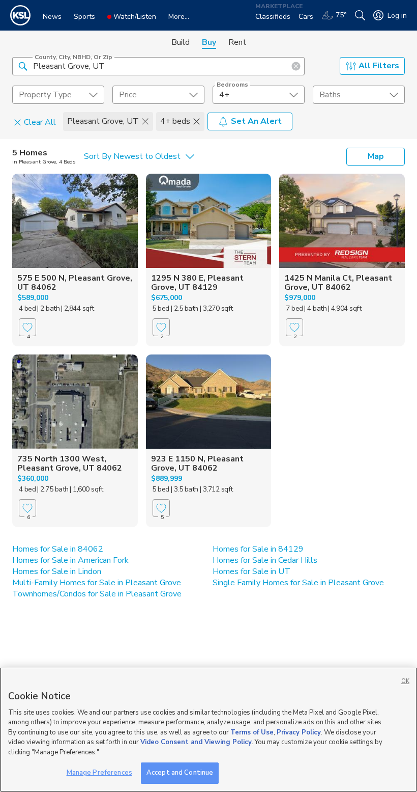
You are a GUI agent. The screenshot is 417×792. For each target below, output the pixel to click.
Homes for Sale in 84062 (57, 549)
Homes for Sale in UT (251, 571)
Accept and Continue (179, 772)
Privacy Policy (299, 732)
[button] (23, 66)
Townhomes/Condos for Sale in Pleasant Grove (97, 593)
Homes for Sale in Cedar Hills (265, 560)
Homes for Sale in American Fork (70, 560)
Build (180, 42)
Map (376, 156)
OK (405, 681)
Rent (237, 42)
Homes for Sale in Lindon (56, 571)
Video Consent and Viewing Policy (196, 742)
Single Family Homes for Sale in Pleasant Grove (298, 582)
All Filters (379, 65)
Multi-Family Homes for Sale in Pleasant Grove (96, 582)
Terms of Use (252, 732)
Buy (209, 42)
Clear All (40, 122)
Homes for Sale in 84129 (258, 549)
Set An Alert (256, 121)
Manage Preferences (99, 772)
